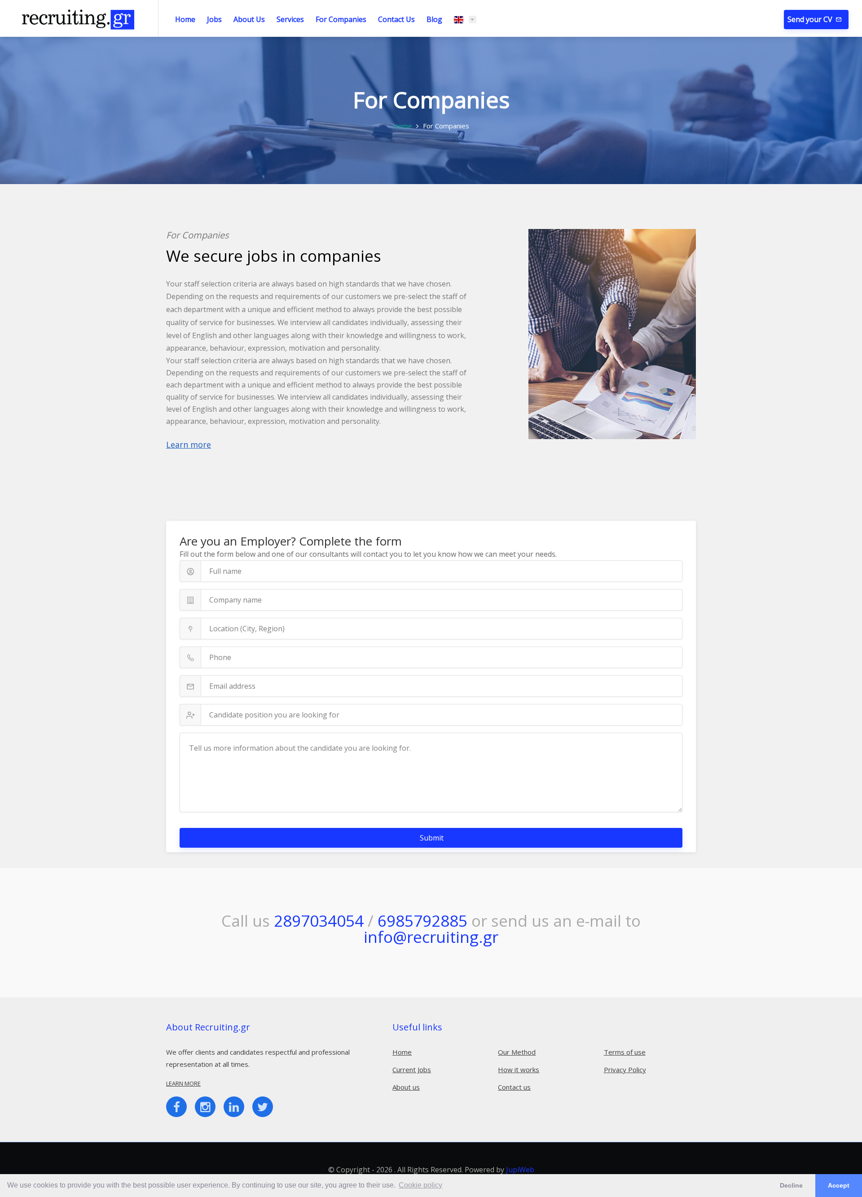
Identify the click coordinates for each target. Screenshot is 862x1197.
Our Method (517, 1051)
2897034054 (319, 920)
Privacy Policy (625, 1069)
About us (406, 1087)
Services (290, 19)
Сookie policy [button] (420, 1185)
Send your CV (810, 19)
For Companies (341, 19)
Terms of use (625, 1051)
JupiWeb (520, 1170)
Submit (432, 838)
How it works (518, 1069)
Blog (434, 19)
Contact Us (396, 19)
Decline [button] (791, 1185)
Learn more (188, 444)
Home (185, 19)
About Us (249, 19)
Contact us (514, 1087)
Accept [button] (838, 1185)
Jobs (214, 19)
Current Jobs (411, 1069)
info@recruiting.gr (431, 936)
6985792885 (422, 920)
